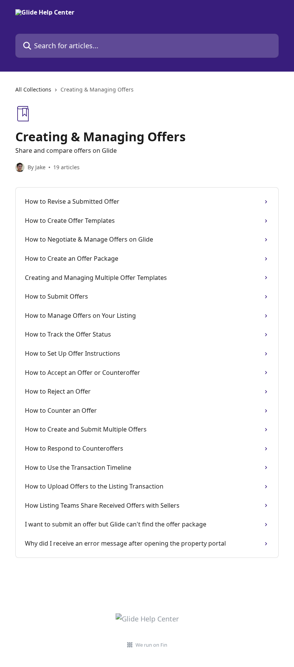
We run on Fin (151, 644)
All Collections (33, 89)
